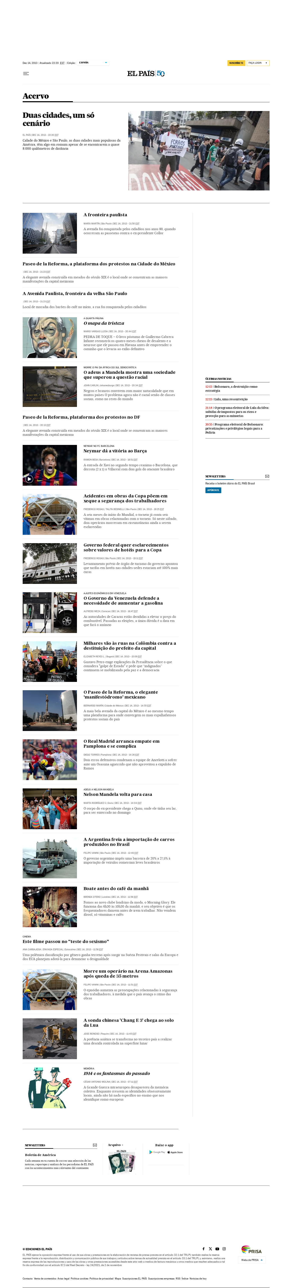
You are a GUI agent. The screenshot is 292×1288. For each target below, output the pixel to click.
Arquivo (114, 1145)
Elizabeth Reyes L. (94, 656)
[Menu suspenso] (26, 73)
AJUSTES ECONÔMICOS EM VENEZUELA (105, 593)
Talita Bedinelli (115, 509)
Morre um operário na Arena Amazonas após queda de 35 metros (128, 974)
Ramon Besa (91, 459)
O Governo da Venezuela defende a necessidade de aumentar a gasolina (123, 601)
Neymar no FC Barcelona (99, 446)
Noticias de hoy (198, 1278)
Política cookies (79, 1278)
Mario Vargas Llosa (96, 331)
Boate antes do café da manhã (116, 889)
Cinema (27, 937)
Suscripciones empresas (161, 1278)
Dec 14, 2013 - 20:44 (122, 331)
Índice (185, 1278)
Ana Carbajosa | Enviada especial (43, 949)
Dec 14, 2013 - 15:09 (128, 656)
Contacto (28, 1278)
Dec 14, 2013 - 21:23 (37, 271)
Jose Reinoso (91, 1033)
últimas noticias (218, 378)
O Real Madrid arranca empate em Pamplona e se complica (122, 744)
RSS (178, 1278)
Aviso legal (63, 1278)
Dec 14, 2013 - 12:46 (125, 853)
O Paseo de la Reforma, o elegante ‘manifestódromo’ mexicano (121, 695)
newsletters (215, 476)
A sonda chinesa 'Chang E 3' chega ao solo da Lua (129, 1023)
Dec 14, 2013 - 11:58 (125, 897)
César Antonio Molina (97, 1081)
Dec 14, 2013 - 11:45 (123, 1033)
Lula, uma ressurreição (231, 399)
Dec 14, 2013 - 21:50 (126, 223)
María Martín (92, 223)
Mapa (118, 1278)
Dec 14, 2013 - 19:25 (151, 509)
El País (27, 135)
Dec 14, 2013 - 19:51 (124, 459)
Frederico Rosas (94, 509)
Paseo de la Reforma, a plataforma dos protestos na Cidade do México (99, 264)
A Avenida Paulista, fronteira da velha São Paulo (75, 294)
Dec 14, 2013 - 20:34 (129, 385)
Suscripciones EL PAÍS (134, 1278)
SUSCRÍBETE (236, 62)
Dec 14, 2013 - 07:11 (125, 1081)
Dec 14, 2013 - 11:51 (125, 984)
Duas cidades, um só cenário (58, 119)
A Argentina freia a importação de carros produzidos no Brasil (129, 842)
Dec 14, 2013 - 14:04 (128, 803)
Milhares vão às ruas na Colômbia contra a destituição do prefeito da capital (130, 646)
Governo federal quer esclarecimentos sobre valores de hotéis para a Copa (126, 548)
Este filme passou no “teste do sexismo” (66, 942)
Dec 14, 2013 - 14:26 (126, 754)
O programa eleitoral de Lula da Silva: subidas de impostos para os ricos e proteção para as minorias (237, 412)
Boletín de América (40, 1155)
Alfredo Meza (92, 611)
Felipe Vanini (91, 853)
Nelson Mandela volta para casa (118, 795)
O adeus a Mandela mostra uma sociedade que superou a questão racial (129, 375)
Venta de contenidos (45, 1278)
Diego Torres (91, 754)
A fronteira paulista (105, 215)
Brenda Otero (92, 897)
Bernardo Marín (93, 705)
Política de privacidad (102, 1278)
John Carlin (91, 385)
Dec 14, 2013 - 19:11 (130, 558)
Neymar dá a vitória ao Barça (115, 451)
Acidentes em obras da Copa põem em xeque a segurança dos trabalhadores (126, 498)
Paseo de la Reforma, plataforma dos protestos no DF (81, 417)
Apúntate (213, 490)
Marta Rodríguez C (95, 803)
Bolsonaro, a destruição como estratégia (231, 389)
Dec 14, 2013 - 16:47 (125, 611)
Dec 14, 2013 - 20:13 (37, 425)
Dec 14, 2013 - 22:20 (45, 135)
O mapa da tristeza (104, 324)
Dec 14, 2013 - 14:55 (138, 705)
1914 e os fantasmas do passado (117, 1074)
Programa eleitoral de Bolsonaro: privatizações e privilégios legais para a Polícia (234, 428)
